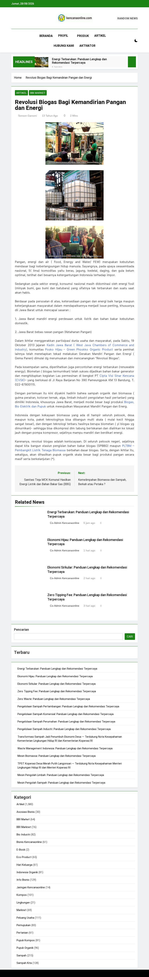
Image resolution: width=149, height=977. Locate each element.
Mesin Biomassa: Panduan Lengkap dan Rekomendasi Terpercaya (56, 756)
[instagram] (18, 18)
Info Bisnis (23, 879)
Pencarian (21, 629)
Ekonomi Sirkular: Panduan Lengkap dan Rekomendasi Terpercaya (56, 683)
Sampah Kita (24, 963)
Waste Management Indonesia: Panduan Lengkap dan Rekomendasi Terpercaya (64, 748)
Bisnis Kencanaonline (29, 842)
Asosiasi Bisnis (26, 812)
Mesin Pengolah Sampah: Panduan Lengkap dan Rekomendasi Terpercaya (61, 782)
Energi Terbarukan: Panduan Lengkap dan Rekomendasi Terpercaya (79, 60)
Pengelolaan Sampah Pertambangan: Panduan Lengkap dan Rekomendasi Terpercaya (68, 706)
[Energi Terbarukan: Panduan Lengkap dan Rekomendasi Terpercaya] (41, 64)
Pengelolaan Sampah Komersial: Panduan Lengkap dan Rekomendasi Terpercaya (65, 714)
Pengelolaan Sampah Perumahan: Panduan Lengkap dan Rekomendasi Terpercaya (66, 721)
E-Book (21, 849)
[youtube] (31, 18)
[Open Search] (130, 40)
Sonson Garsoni (27, 115)
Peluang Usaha (25, 917)
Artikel (100, 35)
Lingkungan (23, 902)
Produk (83, 36)
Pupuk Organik (25, 947)
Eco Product (24, 857)
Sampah (21, 955)
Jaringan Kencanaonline (31, 887)
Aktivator (87, 45)
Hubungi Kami (64, 45)
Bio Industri (23, 834)
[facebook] (13, 18)
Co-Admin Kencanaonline (64, 522)
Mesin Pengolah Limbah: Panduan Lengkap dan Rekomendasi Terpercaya (60, 775)
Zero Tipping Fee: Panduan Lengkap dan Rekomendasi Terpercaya (56, 691)
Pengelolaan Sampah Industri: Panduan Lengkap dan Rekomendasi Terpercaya (64, 729)
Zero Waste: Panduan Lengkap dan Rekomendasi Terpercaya (53, 699)
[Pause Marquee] (132, 61)
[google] (26, 18)
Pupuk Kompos (26, 940)
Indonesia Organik (27, 872)
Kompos (22, 895)
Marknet (21, 910)
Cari (130, 636)
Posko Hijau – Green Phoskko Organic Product (79, 349)
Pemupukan (24, 925)
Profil (63, 35)
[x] (22, 18)
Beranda (46, 36)
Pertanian (22, 932)
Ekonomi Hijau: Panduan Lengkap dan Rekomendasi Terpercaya (55, 676)
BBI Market (37, 92)
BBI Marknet (24, 827)
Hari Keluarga (24, 864)
